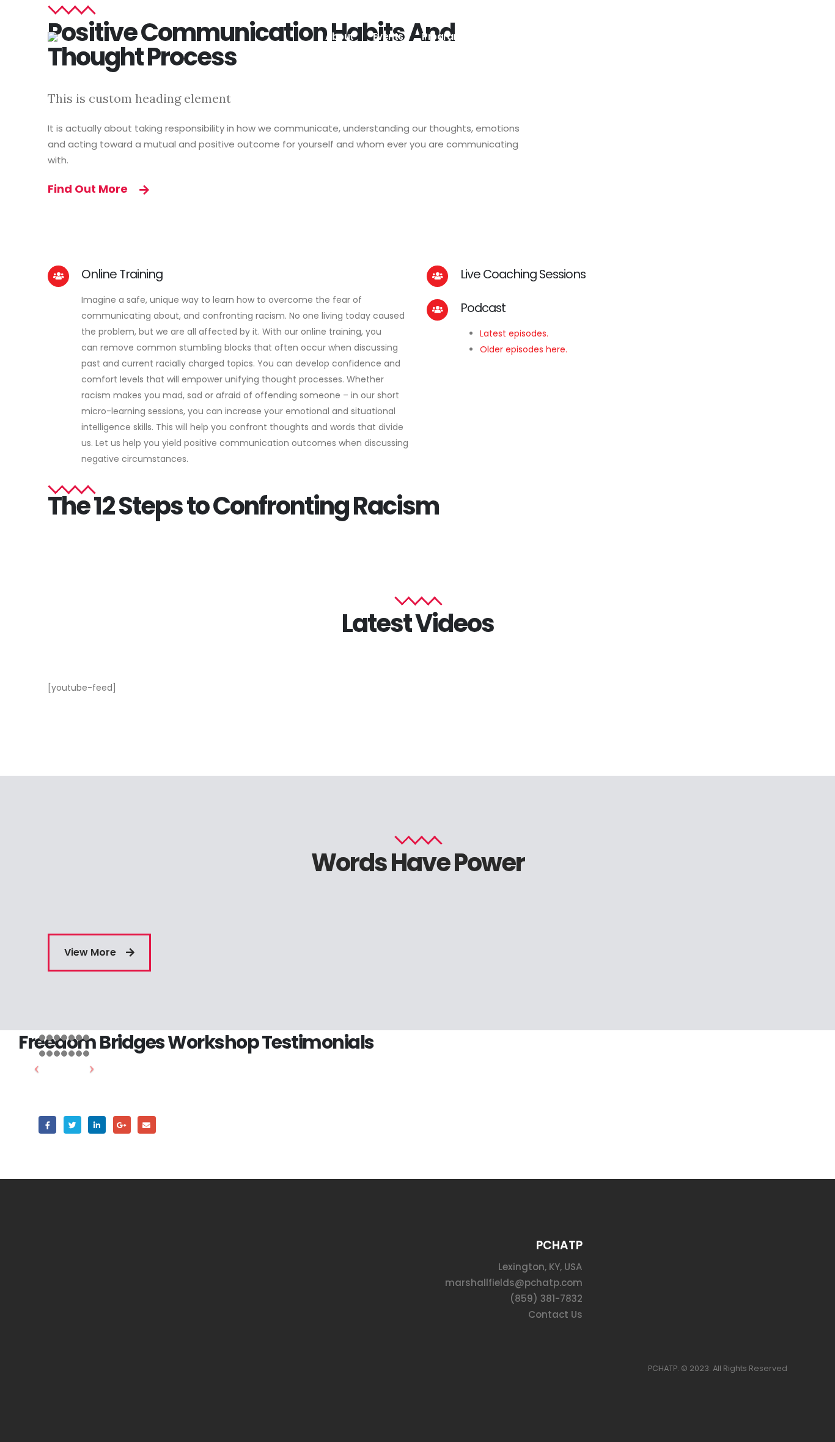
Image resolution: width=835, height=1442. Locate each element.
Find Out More (89, 188)
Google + (122, 1125)
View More (91, 952)
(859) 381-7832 (546, 1298)
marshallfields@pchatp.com (514, 1282)
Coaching (518, 36)
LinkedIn (97, 1125)
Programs (445, 36)
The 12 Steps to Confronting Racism (243, 506)
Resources (626, 36)
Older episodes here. (525, 349)
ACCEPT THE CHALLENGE (724, 36)
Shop (572, 36)
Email (146, 1125)
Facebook (47, 1125)
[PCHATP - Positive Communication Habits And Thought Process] (94, 37)
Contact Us (555, 1314)
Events (388, 36)
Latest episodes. (514, 333)
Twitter (72, 1125)
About (339, 36)
